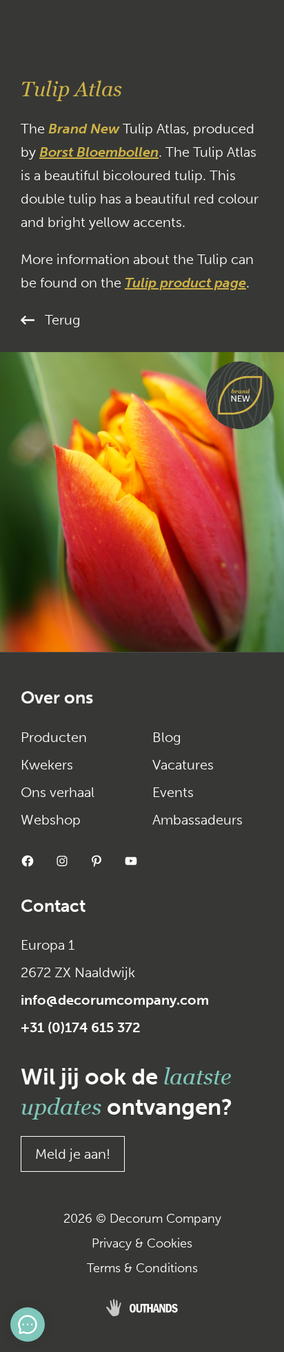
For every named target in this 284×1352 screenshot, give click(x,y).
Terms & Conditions (142, 1268)
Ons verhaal (57, 792)
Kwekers (47, 764)
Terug (63, 320)
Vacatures (183, 764)
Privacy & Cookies (142, 1243)
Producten (54, 737)
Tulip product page (185, 282)
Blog (166, 737)
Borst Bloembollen (99, 152)
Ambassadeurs (197, 819)
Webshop (51, 819)
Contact (53, 906)
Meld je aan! (72, 1154)
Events (173, 792)
